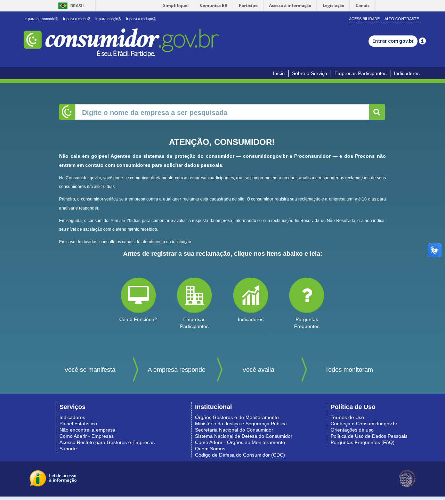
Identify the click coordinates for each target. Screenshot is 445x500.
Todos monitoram (349, 369)
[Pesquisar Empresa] (377, 112)
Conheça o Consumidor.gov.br (364, 423)
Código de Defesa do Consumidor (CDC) (240, 455)
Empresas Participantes (360, 73)
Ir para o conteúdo (41, 19)
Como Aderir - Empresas (86, 436)
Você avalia (258, 369)
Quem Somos (210, 448)
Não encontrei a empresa (87, 430)
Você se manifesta (89, 369)
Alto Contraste (402, 19)
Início (279, 73)
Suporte (68, 448)
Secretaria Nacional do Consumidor (234, 430)
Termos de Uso (347, 417)
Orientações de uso (352, 430)
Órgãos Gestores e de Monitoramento (237, 417)
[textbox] (222, 112)
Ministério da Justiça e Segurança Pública (241, 423)
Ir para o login (108, 19)
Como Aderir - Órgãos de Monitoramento (240, 442)
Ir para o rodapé (140, 19)
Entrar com (393, 41)
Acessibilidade (364, 19)
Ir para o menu (76, 19)
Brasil (70, 6)
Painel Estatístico (78, 423)
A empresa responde (176, 369)
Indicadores (407, 73)
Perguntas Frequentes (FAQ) (363, 442)
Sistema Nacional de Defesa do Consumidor (243, 436)
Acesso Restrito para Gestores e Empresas (107, 442)
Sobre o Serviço (309, 73)
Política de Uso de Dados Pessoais (369, 436)
